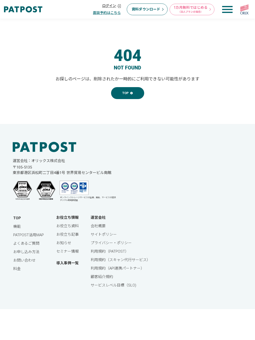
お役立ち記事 (67, 234)
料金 (17, 269)
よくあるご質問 (26, 243)
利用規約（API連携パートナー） (117, 268)
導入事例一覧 (67, 263)
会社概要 (98, 226)
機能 (17, 226)
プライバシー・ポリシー (111, 243)
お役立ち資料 (67, 226)
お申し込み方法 (26, 252)
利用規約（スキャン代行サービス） (120, 260)
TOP (17, 218)
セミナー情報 (67, 251)
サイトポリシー (104, 234)
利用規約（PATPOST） (110, 251)
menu (227, 9)
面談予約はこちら (107, 13)
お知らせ (63, 243)
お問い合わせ (24, 260)
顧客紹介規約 (102, 277)
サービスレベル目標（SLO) (113, 285)
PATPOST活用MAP (28, 235)
